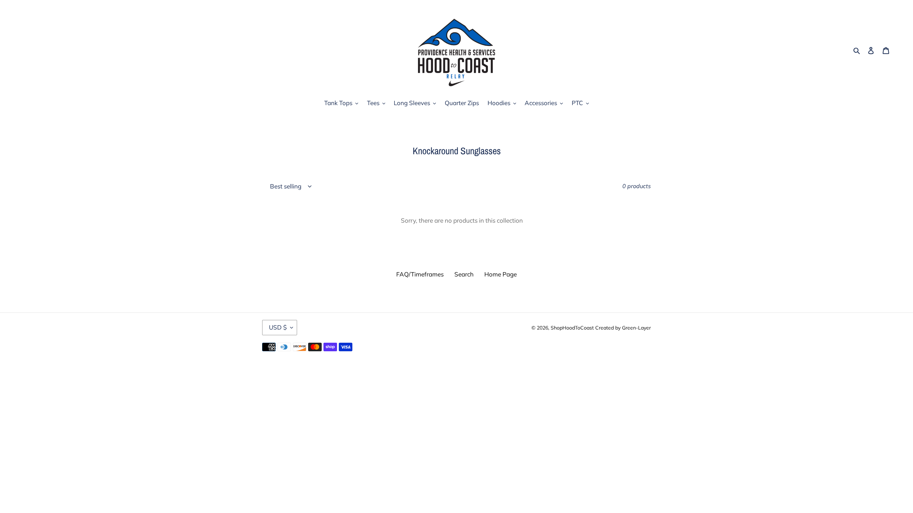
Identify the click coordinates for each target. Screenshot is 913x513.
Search (464, 274)
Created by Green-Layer (623, 328)
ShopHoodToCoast (572, 328)
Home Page (500, 274)
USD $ (278, 327)
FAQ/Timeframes (420, 274)
